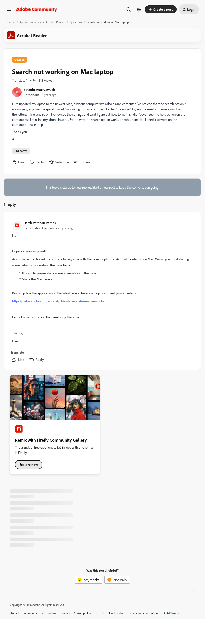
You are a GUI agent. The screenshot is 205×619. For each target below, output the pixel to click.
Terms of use (49, 613)
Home (11, 22)
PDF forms (21, 151)
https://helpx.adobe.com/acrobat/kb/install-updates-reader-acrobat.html (62, 301)
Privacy (65, 613)
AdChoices (173, 613)
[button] (9, 11)
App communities (30, 22)
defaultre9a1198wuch (39, 89)
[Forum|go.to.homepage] (36, 9)
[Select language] (139, 9)
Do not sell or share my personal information (130, 613)
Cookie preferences (86, 613)
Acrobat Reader (55, 22)
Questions (76, 22)
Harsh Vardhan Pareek (40, 223)
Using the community (23, 613)
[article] (102, 292)
